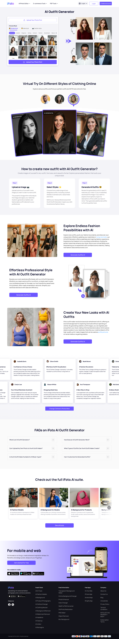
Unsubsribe (104, 601)
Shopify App (88, 601)
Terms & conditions (103, 608)
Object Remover (64, 616)
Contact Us (104, 594)
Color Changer (63, 603)
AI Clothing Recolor (41, 607)
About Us (103, 591)
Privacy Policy (104, 604)
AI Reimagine (39, 627)
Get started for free (21, 563)
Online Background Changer (68, 596)
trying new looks (101, 237)
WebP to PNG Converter (66, 606)
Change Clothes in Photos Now (59, 409)
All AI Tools (38, 591)
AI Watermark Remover (42, 614)
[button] (32, 440)
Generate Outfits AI (78, 255)
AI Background (40, 597)
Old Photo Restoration (66, 609)
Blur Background (64, 619)
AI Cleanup (38, 621)
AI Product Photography (43, 601)
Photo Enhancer (64, 599)
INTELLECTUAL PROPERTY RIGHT (105, 615)
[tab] (32, 440)
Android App (89, 597)
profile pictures (103, 332)
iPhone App (88, 594)
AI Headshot (39, 617)
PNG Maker (62, 613)
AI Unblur (38, 624)
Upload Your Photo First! (34, 62)
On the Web (88, 591)
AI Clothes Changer (41, 604)
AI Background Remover (43, 611)
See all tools (59, 525)
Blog (101, 597)
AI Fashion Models (41, 594)
